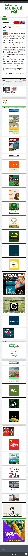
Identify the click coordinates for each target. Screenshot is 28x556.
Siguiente (20, 79)
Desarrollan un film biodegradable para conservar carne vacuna (13, 92)
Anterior (7, 79)
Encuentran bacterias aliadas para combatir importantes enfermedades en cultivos (6, 92)
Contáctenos (3, 549)
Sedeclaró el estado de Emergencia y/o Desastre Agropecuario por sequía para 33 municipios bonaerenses (18, 81)
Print (19, 28)
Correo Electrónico (23, 28)
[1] (26, 554)
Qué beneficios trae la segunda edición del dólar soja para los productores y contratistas (9, 81)
